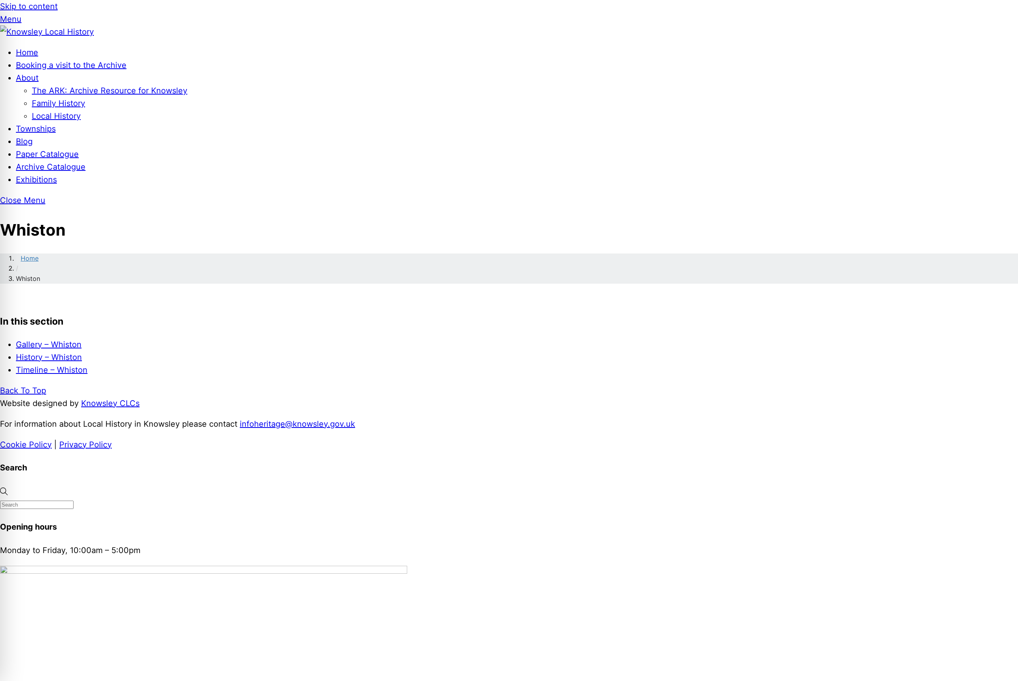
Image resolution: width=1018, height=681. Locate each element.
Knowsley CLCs (110, 403)
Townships (36, 128)
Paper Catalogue (47, 154)
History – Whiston (49, 357)
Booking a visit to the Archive (71, 65)
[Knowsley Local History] (47, 32)
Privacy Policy (85, 444)
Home (27, 52)
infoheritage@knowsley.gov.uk (297, 424)
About (27, 78)
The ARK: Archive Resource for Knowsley (109, 90)
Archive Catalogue (50, 167)
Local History (56, 116)
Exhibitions (36, 179)
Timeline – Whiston (51, 370)
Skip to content (29, 6)
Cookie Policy (26, 444)
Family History (58, 103)
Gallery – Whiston (49, 344)
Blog (24, 141)
